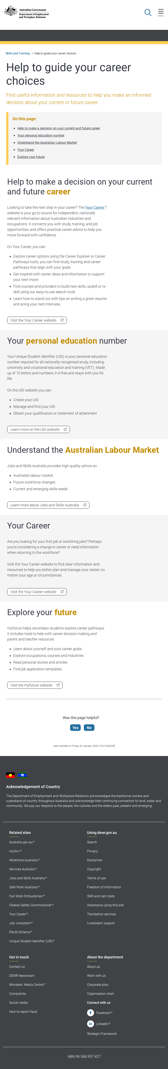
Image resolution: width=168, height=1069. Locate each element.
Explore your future (31, 157)
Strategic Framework (102, 1034)
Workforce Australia (23, 860)
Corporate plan (97, 985)
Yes (75, 728)
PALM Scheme (19, 932)
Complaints (17, 994)
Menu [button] (161, 16)
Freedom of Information (104, 887)
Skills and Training (18, 53)
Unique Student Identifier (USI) (30, 941)
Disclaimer (94, 860)
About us (93, 967)
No (89, 728)
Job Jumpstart (20, 923)
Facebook (103, 1013)
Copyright (94, 869)
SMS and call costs (101, 896)
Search (92, 842)
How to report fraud (23, 1012)
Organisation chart (100, 994)
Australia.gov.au (21, 842)
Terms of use (96, 878)
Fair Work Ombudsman (26, 896)
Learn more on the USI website (34, 429)
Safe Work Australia (23, 887)
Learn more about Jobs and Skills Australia (44, 505)
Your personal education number (40, 135)
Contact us (17, 967)
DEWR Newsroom (21, 976)
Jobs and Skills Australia (27, 878)
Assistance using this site (105, 905)
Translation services (101, 914)
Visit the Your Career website (33, 320)
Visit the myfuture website (31, 685)
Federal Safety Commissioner (30, 905)
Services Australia (22, 869)
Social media (18, 1003)
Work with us (96, 976)
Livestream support (101, 923)
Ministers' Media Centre (26, 985)
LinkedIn (102, 1024)
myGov (14, 851)
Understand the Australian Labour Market (47, 143)
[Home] (26, 12)
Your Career (25, 150)
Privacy (92, 851)
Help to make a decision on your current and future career (58, 128)
